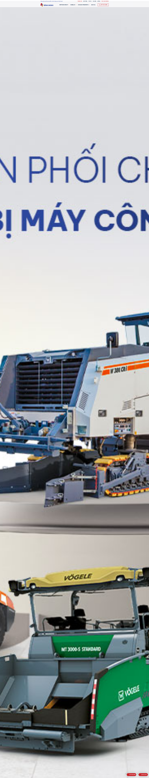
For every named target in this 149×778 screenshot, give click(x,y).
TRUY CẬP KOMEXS (105, 1)
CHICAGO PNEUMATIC (83, 4)
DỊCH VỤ (93, 4)
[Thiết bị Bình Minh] (46, 5)
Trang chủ (80, 1)
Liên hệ (98, 1)
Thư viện (94, 1)
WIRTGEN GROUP (63, 4)
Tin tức (89, 1)
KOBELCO (72, 4)
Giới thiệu (85, 1)
